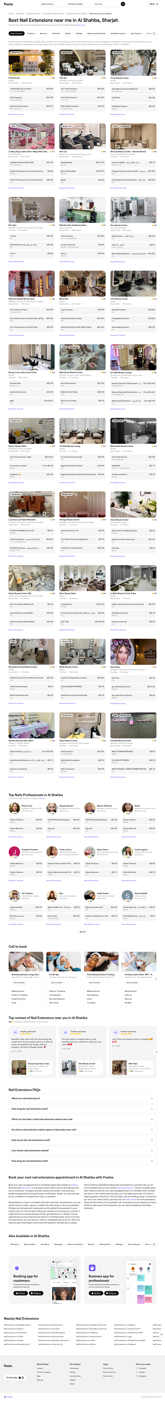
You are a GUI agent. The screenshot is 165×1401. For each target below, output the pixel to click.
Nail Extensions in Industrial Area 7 (89, 1336)
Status (72, 1384)
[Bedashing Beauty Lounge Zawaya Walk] (26, 979)
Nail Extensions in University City (50, 1344)
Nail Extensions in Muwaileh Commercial (91, 1329)
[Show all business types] (154, 1244)
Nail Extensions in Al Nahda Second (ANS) (129, 1340)
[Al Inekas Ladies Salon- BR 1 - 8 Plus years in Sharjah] (139, 979)
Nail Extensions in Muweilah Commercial (53, 1340)
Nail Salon (20, 14)
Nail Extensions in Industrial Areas (51, 1336)
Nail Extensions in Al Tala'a (13, 1336)
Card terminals (75, 1376)
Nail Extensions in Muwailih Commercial (91, 1325)
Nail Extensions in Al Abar (85, 1340)
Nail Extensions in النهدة (123, 1336)
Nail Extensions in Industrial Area (50, 1325)
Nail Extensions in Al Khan (86, 1344)
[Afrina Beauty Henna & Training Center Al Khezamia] (101, 979)
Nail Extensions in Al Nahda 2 (125, 1344)
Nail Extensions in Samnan (13, 1329)
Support (73, 1380)
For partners (74, 1368)
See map (81, 25)
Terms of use (108, 1376)
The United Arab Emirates (54, 14)
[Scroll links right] (161, 1334)
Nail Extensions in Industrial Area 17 (127, 1329)
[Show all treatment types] (154, 33)
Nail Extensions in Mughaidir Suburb (17, 1325)
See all (82, 932)
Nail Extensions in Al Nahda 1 (124, 1325)
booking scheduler (125, 1188)
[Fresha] (8, 4)
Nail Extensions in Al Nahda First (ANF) (128, 1333)
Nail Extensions (33, 14)
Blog (38, 1376)
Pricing (72, 1372)
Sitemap (40, 1380)
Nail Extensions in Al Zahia (13, 1340)
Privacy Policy (108, 1368)
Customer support (44, 1372)
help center (131, 1199)
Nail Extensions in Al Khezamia (15, 1333)
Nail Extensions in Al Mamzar (87, 1333)
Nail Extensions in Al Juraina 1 (49, 1329)
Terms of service (109, 1372)
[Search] (123, 4)
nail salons (26, 1188)
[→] (156, 979)
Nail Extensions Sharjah (77, 14)
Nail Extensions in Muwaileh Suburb (51, 1333)
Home (11, 14)
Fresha (75, 1185)
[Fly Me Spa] (63, 979)
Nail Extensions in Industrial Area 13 (17, 1344)
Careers (40, 1368)
